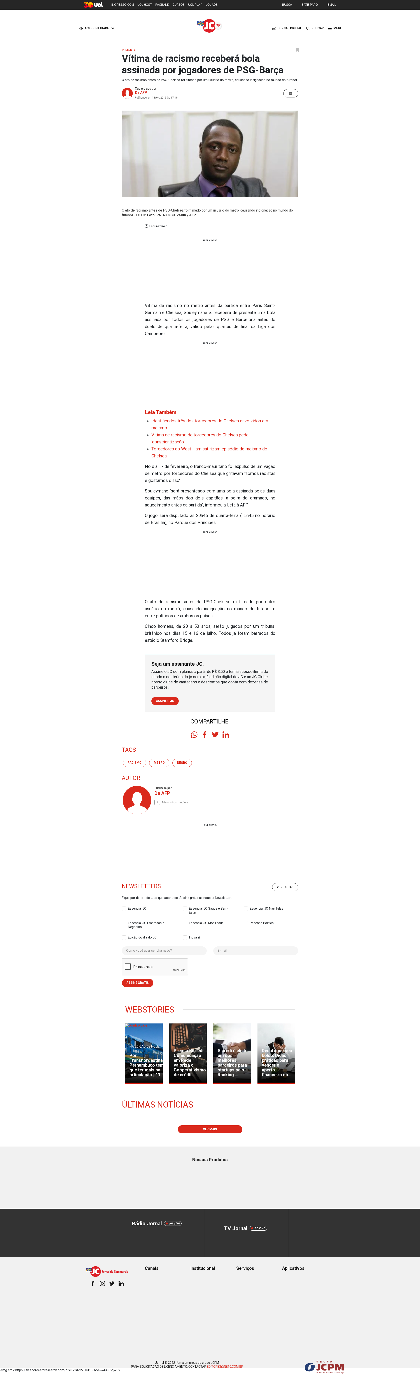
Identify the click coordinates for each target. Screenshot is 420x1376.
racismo (135, 762)
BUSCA (287, 4)
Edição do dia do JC (142, 937)
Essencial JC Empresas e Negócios (146, 923)
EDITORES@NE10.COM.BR (225, 1366)
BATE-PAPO (310, 4)
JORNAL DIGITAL (290, 28)
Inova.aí (194, 937)
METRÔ (159, 762)
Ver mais (210, 1129)
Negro (182, 762)
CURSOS (179, 4)
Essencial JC (137, 908)
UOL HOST (144, 4)
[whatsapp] (194, 734)
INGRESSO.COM (122, 4)
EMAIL (331, 4)
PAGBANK (162, 4)
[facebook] (205, 734)
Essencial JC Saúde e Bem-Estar (209, 909)
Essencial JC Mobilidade (206, 923)
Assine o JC (165, 701)
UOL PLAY (195, 4)
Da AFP (141, 92)
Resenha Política (262, 923)
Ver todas (285, 887)
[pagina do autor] (136, 800)
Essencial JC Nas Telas (266, 908)
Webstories (149, 1009)
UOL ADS (211, 4)
